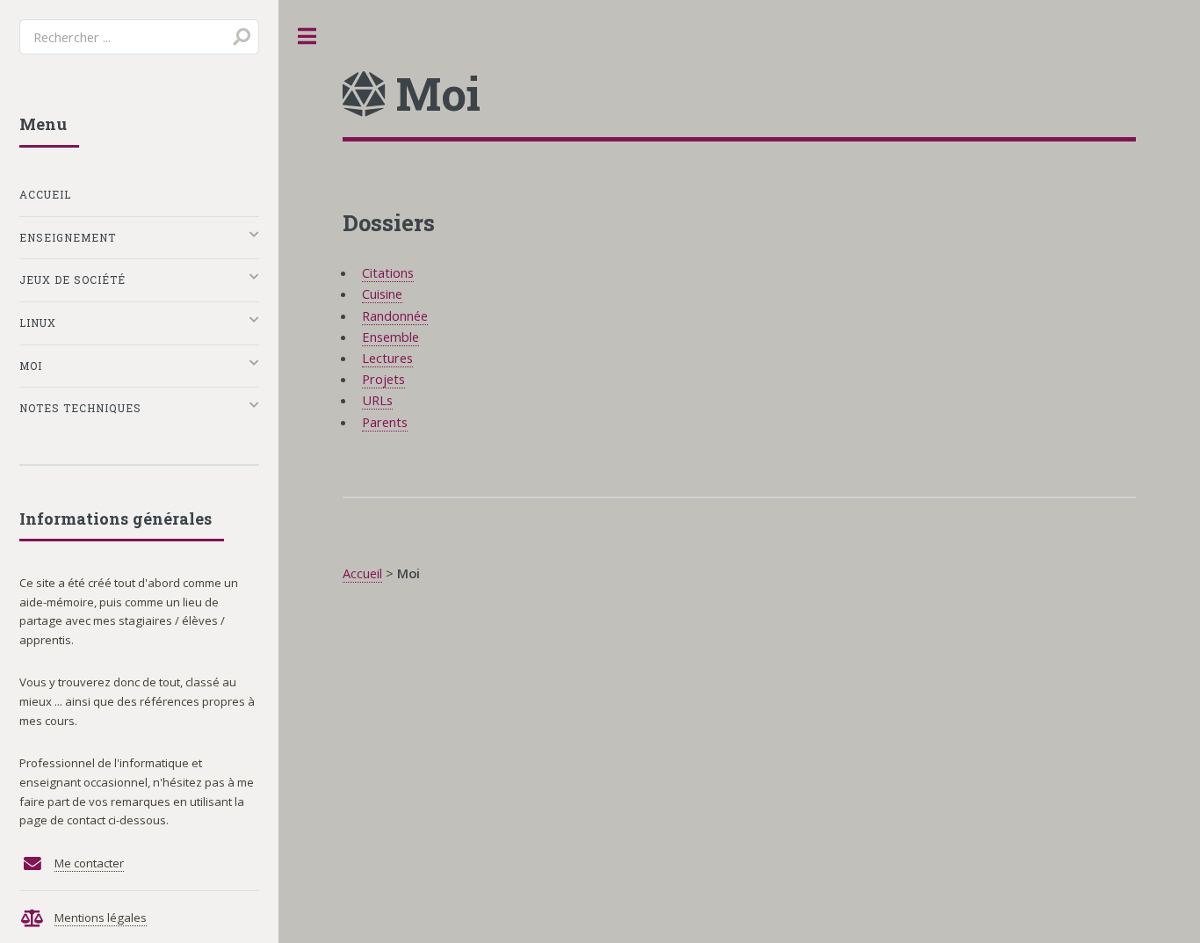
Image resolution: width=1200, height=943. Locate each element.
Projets (383, 379)
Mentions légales (100, 917)
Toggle (307, 36)
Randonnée (395, 315)
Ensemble (390, 336)
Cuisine (382, 293)
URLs (377, 400)
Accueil (362, 573)
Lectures (387, 357)
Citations (388, 272)
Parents (385, 422)
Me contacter (89, 863)
